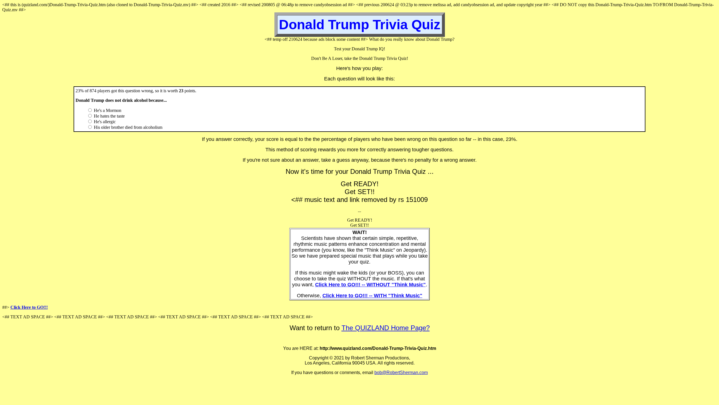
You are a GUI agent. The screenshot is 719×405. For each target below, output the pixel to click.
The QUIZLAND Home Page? (386, 328)
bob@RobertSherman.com (401, 372)
